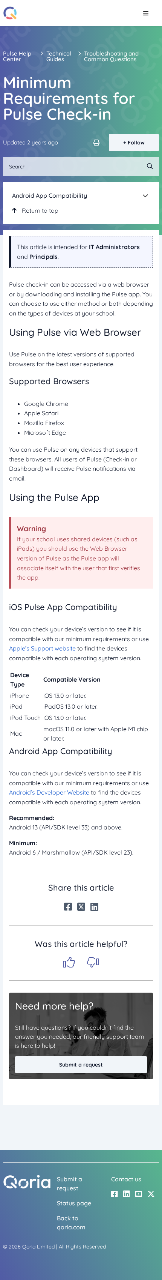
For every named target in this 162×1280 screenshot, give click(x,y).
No (93, 962)
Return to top (39, 210)
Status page (74, 1203)
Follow (136, 142)
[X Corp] (81, 906)
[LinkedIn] (94, 906)
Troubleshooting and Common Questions (111, 56)
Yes (69, 962)
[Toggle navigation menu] (145, 13)
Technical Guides (58, 56)
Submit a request (81, 1064)
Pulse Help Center (17, 56)
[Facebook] (68, 906)
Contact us (126, 1179)
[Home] (10, 13)
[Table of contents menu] (145, 195)
